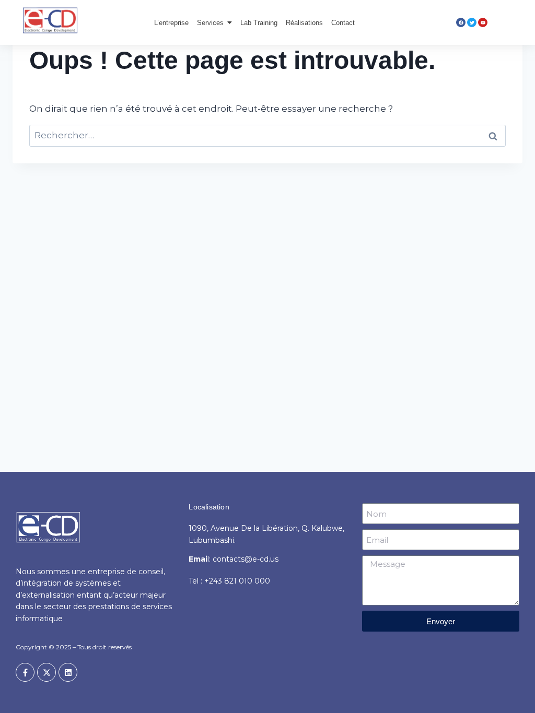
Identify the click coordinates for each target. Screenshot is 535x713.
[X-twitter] (46, 672)
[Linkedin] (68, 672)
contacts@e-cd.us (245, 559)
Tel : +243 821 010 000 (229, 581)
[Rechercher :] (267, 135)
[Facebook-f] (25, 672)
